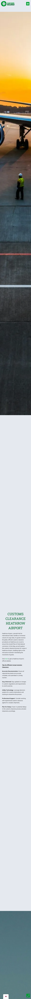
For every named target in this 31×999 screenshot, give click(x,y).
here (6, 659)
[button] (28, 3)
